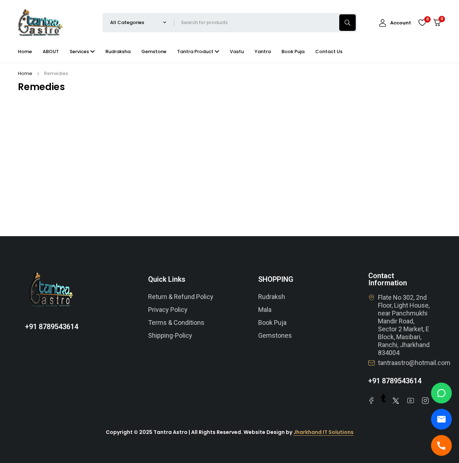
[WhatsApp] (441, 393)
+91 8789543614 (51, 326)
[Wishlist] (422, 23)
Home (25, 73)
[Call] (441, 445)
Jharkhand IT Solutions (323, 432)
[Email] (441, 419)
